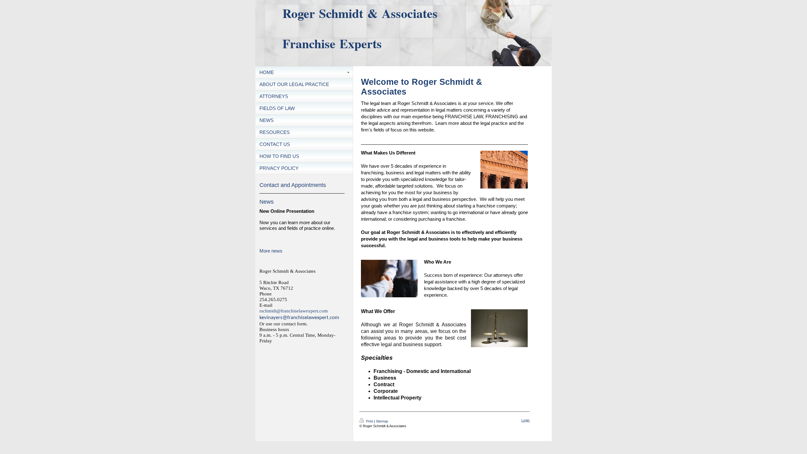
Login (525, 420)
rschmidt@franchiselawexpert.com (293, 310)
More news (270, 250)
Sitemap (382, 421)
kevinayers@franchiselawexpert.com (299, 317)
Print (369, 421)
